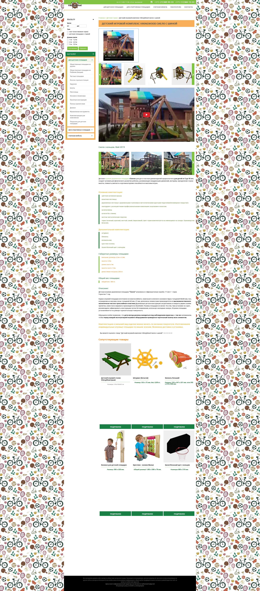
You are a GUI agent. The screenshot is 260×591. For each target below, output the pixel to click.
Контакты (188, 7)
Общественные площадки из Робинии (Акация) (80, 71)
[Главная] (74, 5)
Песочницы (74, 92)
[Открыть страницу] (116, 359)
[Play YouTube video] (146, 115)
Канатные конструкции (78, 100)
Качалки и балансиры (78, 96)
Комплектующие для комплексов (77, 116)
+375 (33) (184, 2)
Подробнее (115, 427)
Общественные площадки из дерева (80, 65)
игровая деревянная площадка (117, 179)
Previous (100, 74)
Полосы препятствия (77, 104)
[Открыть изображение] (114, 163)
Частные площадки (77, 76)
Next (193, 74)
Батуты (72, 88)
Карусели (73, 84)
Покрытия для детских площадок (78, 122)
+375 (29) (164, 2)
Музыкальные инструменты (79, 111)
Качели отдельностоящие (79, 80)
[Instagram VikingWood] (151, 2)
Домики (73, 108)
